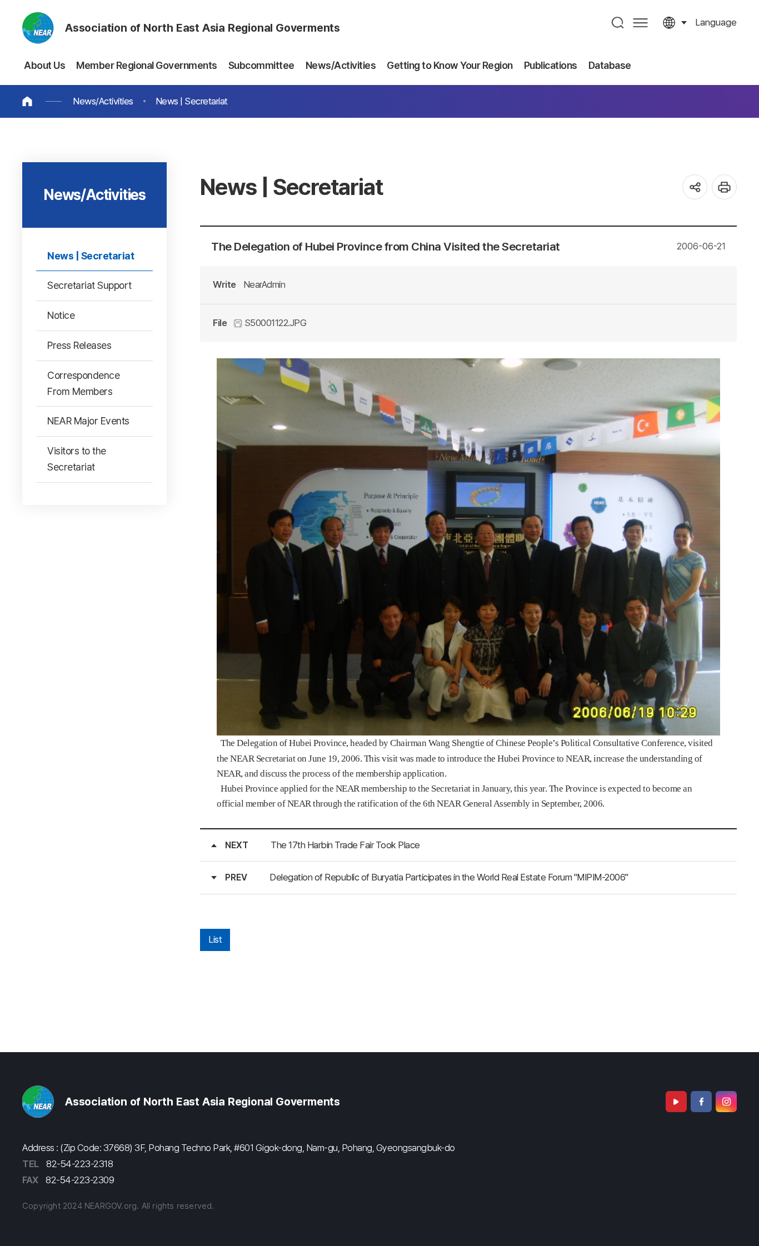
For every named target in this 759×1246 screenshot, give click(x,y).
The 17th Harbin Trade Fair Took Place (345, 844)
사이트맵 (640, 22)
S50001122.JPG (274, 322)
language (716, 22)
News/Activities (103, 101)
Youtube (676, 1101)
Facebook (701, 1101)
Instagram (726, 1101)
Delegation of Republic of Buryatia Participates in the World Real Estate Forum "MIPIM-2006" (448, 877)
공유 (694, 186)
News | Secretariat (192, 101)
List (215, 939)
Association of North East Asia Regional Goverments (202, 27)
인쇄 (724, 186)
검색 (618, 22)
